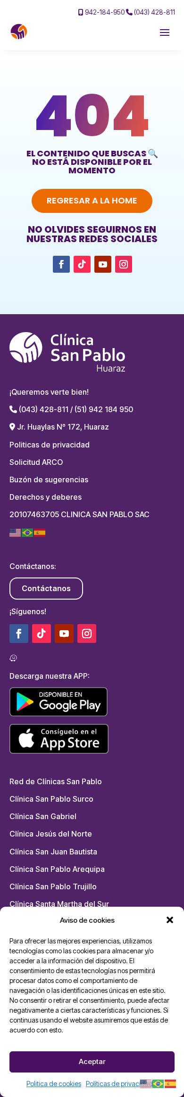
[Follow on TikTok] (82, 264)
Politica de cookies (53, 1084)
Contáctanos (46, 588)
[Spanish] (40, 532)
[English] (15, 532)
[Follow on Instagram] (123, 264)
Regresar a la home (92, 200)
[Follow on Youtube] (102, 264)
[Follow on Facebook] (61, 264)
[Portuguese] (28, 532)
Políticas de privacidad (119, 1084)
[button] (170, 920)
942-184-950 (104, 12)
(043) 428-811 (154, 12)
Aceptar (92, 1061)
